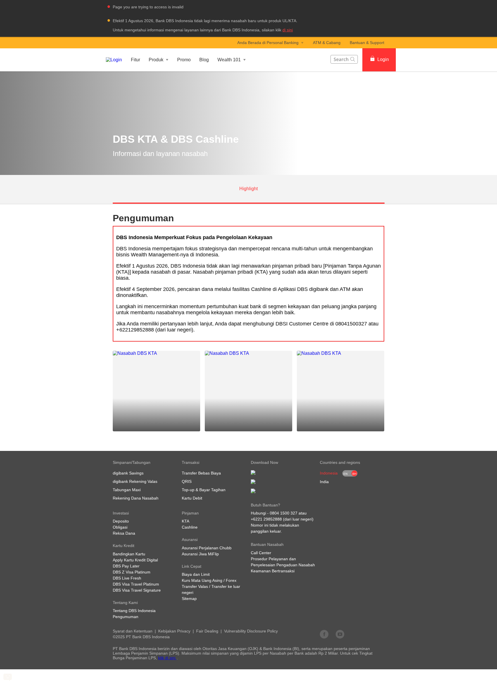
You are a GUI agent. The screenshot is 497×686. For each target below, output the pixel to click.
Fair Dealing (207, 631)
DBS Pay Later (126, 566)
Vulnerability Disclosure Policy (251, 631)
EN (345, 473)
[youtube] (340, 634)
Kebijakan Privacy (174, 631)
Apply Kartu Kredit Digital (135, 560)
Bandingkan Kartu (129, 554)
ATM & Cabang (327, 42)
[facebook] (324, 634)
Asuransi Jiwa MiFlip (200, 554)
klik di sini (167, 657)
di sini (287, 30)
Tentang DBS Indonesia (134, 610)
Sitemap (189, 598)
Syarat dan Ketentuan (132, 631)
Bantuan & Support (367, 42)
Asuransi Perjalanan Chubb (207, 548)
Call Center (261, 552)
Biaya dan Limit (196, 574)
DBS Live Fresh (127, 578)
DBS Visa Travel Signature (137, 590)
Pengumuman (125, 616)
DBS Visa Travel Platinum (136, 584)
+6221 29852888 (266, 519)
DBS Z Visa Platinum (131, 572)
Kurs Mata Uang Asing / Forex (209, 580)
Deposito (121, 521)
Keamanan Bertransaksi (273, 571)
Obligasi (120, 527)
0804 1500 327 (283, 513)
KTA (185, 521)
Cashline (190, 527)
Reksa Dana (124, 533)
